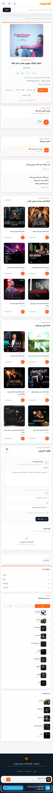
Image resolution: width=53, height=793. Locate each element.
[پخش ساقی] (47, 438)
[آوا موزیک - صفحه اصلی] (45, 3)
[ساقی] (38, 415)
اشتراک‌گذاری (24, 95)
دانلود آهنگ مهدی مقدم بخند (17, 303)
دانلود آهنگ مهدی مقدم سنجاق (41, 231)
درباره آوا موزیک (20, 771)
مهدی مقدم (44, 18)
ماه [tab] (26, 606)
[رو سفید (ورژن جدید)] (14, 415)
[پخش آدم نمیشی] (23, 362)
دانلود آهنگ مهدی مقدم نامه (17, 231)
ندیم (24, 358)
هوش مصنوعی (28, 771)
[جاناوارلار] (38, 377)
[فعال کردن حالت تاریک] (14, 3)
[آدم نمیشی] (14, 341)
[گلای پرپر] (38, 253)
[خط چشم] (14, 253)
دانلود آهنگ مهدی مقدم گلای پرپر (40, 267)
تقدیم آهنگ (18, 90)
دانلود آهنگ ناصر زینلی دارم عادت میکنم (39, 356)
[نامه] (14, 217)
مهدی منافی (46, 432)
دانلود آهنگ (29, 90)
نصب (8, 779)
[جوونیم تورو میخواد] (38, 289)
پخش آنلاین (41, 90)
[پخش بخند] (23, 312)
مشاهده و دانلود (33, 237)
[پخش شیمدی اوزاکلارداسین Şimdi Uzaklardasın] (23, 400)
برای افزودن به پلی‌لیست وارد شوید (25, 100)
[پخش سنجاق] (47, 237)
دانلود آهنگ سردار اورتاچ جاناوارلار (40, 392)
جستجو (7, 10)
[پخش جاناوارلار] (47, 400)
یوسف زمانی (22, 435)
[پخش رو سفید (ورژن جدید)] (23, 438)
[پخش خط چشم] (23, 273)
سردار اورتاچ (46, 394)
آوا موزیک (50, 18)
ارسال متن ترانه (9, 90)
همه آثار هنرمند (8, 200)
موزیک (35, 771)
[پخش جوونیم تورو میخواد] (47, 312)
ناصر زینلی (47, 358)
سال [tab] (10, 606)
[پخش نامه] (23, 237)
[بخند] (14, 289)
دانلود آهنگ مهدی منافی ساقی (41, 430)
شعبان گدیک (22, 396)
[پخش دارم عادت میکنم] (47, 362)
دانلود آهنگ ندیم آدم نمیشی (17, 356)
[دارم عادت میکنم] (38, 341)
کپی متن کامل (46, 169)
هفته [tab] (42, 606)
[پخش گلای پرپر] (47, 273)
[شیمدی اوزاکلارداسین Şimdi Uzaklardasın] (14, 377)
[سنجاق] (38, 217)
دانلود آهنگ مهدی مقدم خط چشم (16, 267)
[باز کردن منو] (3, 3)
